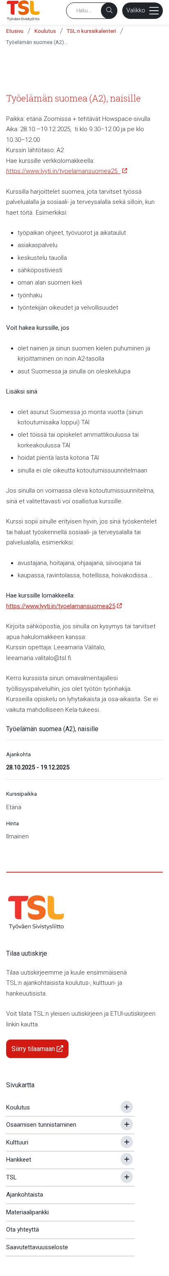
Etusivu (14, 31)
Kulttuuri (17, 1142)
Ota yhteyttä (22, 1229)
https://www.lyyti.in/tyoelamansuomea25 (63, 171)
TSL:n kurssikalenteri (91, 31)
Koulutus (45, 31)
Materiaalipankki (27, 1212)
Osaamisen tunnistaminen (41, 1124)
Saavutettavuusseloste (37, 1247)
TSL (11, 1177)
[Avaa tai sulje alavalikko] (127, 1107)
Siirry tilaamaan (34, 1049)
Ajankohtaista (24, 1194)
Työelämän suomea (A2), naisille (37, 42)
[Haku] (109, 10)
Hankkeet (18, 1159)
